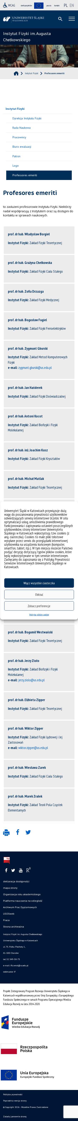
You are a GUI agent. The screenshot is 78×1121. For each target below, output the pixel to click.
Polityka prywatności (12, 1094)
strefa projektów (26, 5)
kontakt (56, 5)
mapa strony (10, 887)
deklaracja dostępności (16, 881)
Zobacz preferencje (39, 606)
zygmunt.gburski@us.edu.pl (35, 367)
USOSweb (8, 913)
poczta (49, 5)
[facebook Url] (6, 870)
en (72, 5)
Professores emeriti (24, 175)
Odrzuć (39, 594)
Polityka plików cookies (39, 614)
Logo (15, 165)
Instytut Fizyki (15, 109)
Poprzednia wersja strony (15, 1100)
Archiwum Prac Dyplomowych (20, 907)
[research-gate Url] (28, 870)
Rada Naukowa (21, 128)
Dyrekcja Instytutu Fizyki (26, 118)
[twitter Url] (13, 870)
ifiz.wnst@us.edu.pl (19, 965)
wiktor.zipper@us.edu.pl (33, 747)
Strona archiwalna (13, 926)
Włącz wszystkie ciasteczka (39, 583)
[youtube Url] (20, 870)
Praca (6, 920)
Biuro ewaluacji (21, 147)
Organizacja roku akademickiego (22, 894)
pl (66, 5)
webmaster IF (9, 971)
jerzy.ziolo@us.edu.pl (31, 680)
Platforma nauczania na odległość (22, 900)
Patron (16, 156)
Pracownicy (19, 137)
